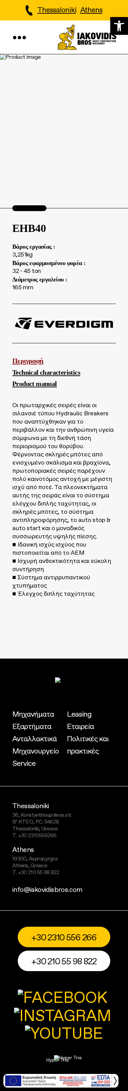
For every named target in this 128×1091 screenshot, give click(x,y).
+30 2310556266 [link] (37, 835)
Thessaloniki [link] (56, 10)
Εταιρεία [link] (80, 727)
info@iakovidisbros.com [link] (47, 890)
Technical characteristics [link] (46, 372)
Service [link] (23, 764)
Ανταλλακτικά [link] (34, 739)
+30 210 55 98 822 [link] (38, 872)
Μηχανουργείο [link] (35, 751)
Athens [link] (91, 10)
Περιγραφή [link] (27, 360)
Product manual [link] (34, 383)
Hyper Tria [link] (57, 1060)
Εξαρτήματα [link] (31, 727)
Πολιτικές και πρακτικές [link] (88, 745)
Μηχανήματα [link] (33, 714)
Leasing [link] (79, 714)
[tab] (64, 361)
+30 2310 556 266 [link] (64, 938)
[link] (119, 26)
